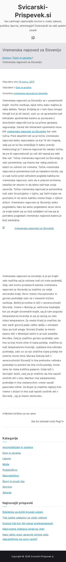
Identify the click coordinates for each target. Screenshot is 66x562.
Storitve (7, 486)
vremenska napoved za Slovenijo (30, 93)
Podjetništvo (9, 469)
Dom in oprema (23, 87)
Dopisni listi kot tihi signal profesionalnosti (27, 523)
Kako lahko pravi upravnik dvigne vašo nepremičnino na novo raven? (25, 537)
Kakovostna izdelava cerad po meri (23, 528)
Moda (5, 464)
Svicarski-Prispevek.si (42, 556)
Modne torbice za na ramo (20, 413)
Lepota (6, 458)
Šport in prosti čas (13, 481)
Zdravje (6, 492)
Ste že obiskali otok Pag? (46, 421)
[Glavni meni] (33, 37)
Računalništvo (10, 475)
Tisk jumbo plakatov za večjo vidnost (24, 517)
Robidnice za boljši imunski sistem (22, 511)
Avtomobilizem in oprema (17, 447)
